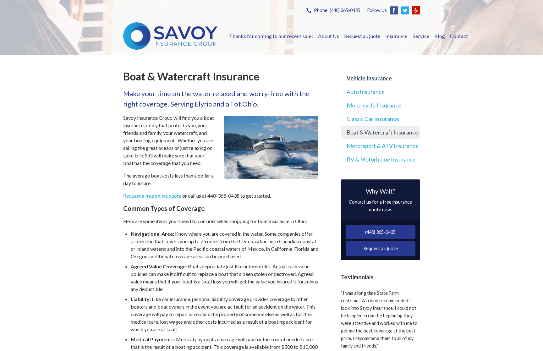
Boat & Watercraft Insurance (382, 132)
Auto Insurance (366, 91)
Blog (439, 36)
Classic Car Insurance (373, 118)
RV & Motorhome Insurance (381, 159)
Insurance (396, 36)
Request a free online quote (152, 196)
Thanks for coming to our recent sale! (271, 36)
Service (421, 36)
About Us (328, 36)
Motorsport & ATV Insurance (383, 145)
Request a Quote (362, 36)
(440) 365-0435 (380, 232)
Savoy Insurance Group (170, 36)
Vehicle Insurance (369, 78)
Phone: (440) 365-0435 (337, 10)
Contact (459, 36)
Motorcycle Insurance (374, 105)
